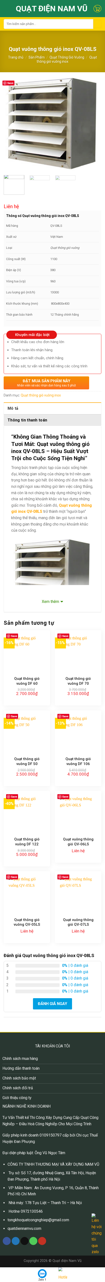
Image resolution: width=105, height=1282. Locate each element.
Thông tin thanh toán (27, 420)
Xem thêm (50, 601)
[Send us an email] (25, 1241)
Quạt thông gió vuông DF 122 (27, 841)
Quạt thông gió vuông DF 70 (78, 681)
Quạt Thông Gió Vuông (67, 57)
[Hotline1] (62, 1275)
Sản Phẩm (37, 57)
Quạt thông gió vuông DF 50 (27, 761)
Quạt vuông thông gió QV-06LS (78, 841)
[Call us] (33, 1241)
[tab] (52, 408)
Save (10, 83)
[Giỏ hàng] (97, 8)
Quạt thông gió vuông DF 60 (27, 681)
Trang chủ (15, 57)
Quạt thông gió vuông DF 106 (78, 761)
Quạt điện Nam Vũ (51, 8)
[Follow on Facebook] (7, 1241)
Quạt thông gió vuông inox (67, 59)
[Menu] (7, 8)
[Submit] (97, 24)
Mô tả (13, 408)
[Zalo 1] (42, 1273)
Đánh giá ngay (52, 1003)
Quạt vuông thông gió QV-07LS (78, 922)
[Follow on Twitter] (16, 1241)
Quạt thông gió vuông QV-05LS (27, 922)
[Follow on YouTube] (42, 1241)
